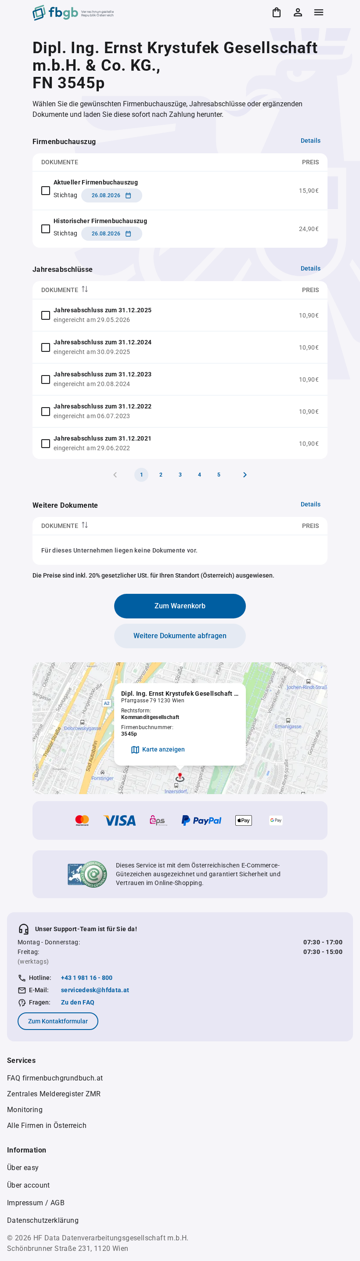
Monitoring (25, 1110)
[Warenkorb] (276, 12)
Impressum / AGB (36, 1203)
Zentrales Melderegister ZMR (54, 1094)
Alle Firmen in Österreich (46, 1125)
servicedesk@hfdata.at (95, 990)
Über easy (23, 1167)
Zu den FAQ (78, 1002)
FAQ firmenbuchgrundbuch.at (55, 1078)
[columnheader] (146, 290)
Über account (28, 1185)
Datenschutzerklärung (43, 1220)
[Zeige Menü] (319, 12)
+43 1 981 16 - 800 (86, 977)
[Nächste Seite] (245, 475)
